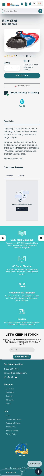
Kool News (10, 393)
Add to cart (11, 472)
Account (22, 4)
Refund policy (11, 427)
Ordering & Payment (13, 419)
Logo (13, 4)
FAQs (8, 416)
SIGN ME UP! (22, 357)
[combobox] (22, 11)
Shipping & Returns (13, 423)
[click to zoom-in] (22, 40)
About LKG (10, 389)
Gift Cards (9, 400)
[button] (22, 121)
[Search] (40, 11)
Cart (30, 4)
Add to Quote (22, 75)
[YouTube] (16, 377)
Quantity (7, 63)
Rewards (9, 396)
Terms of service (12, 430)
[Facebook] (5, 377)
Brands (8, 404)
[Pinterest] (9, 377)
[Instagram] (12, 377)
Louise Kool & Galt (19, 468)
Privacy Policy (11, 434)
